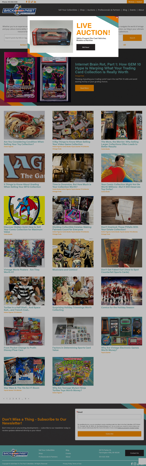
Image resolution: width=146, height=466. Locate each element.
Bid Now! (85, 47)
